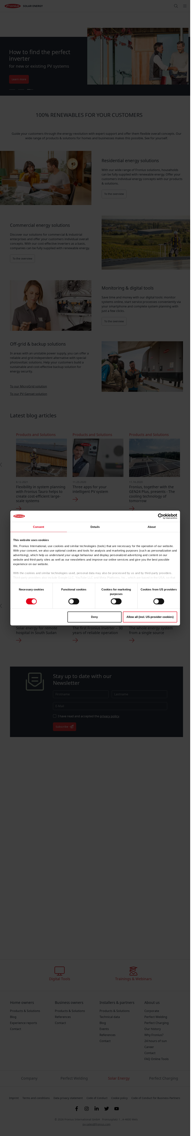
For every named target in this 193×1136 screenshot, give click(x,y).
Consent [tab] (38, 526)
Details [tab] (95, 526)
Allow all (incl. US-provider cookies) (150, 616)
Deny (94, 616)
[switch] (73, 601)
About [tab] (152, 526)
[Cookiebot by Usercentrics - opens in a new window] (160, 516)
